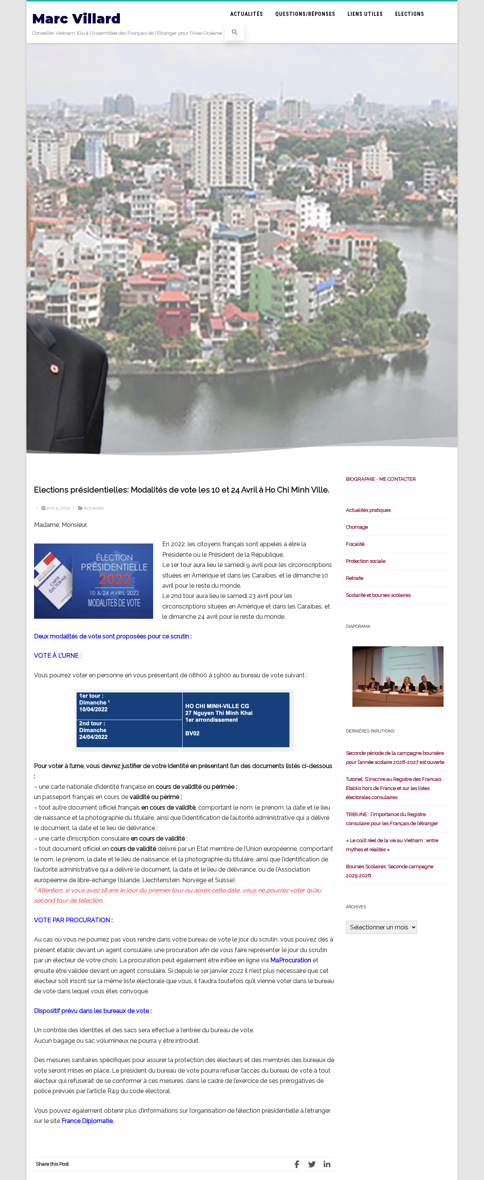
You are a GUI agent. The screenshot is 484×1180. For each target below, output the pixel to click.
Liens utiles (365, 14)
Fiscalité (355, 544)
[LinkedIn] (327, 1164)
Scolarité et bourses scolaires (378, 595)
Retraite (354, 578)
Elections (409, 14)
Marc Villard (76, 19)
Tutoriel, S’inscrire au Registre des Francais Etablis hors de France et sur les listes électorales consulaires (393, 788)
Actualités (246, 14)
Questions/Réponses (305, 14)
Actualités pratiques (368, 510)
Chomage (357, 527)
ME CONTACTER (397, 479)
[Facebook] (296, 1164)
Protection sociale (365, 561)
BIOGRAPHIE (360, 479)
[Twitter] (312, 1164)
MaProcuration (290, 960)
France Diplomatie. (88, 1120)
